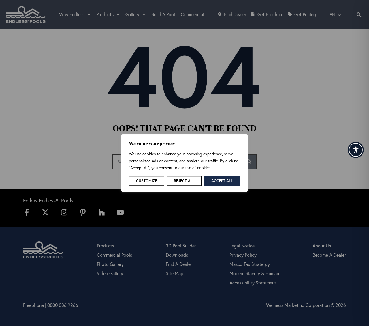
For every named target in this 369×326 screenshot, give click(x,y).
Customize (146, 180)
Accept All (222, 180)
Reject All (184, 180)
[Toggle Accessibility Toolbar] (355, 149)
